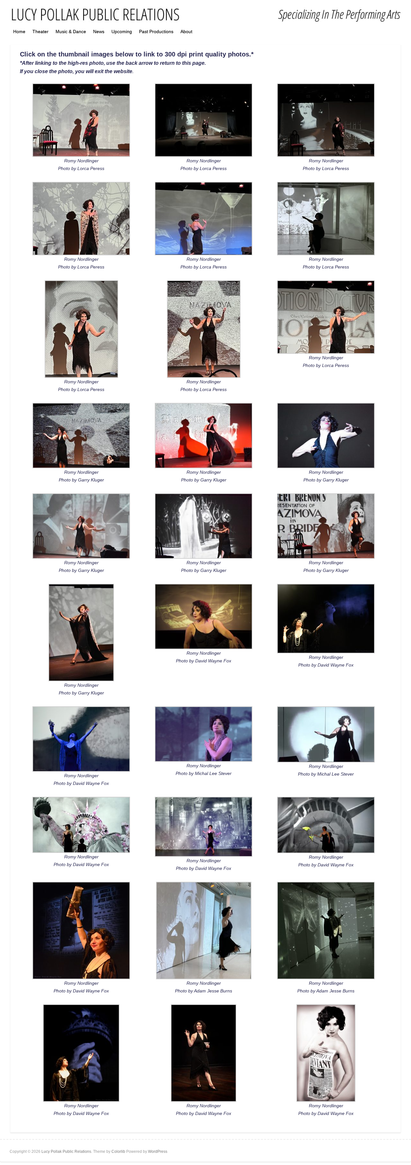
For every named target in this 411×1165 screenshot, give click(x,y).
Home (19, 31)
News (98, 31)
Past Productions (156, 31)
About (186, 31)
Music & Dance (71, 31)
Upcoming (121, 31)
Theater (40, 31)
